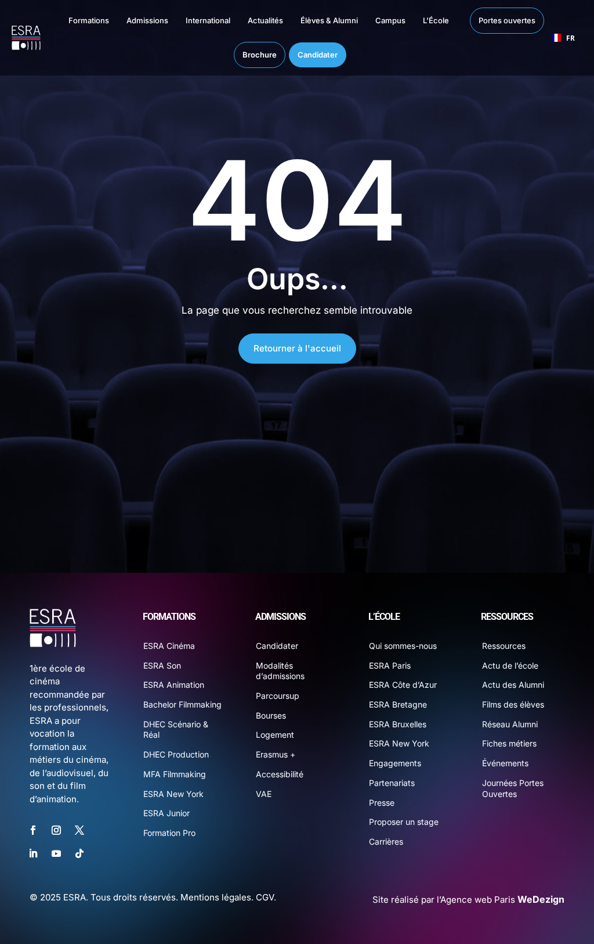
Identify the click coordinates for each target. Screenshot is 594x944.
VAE (263, 794)
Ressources (504, 646)
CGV (265, 897)
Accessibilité (279, 774)
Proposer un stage (404, 822)
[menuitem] (77, 20)
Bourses (271, 715)
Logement (275, 735)
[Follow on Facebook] (33, 830)
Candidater (277, 646)
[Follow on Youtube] (56, 853)
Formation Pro (169, 833)
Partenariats (392, 783)
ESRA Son (162, 665)
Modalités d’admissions (280, 671)
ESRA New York (173, 794)
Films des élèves (513, 704)
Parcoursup (277, 696)
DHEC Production (176, 754)
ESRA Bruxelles (397, 724)
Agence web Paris (502, 899)
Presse (381, 802)
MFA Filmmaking (174, 774)
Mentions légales (215, 897)
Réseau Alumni (510, 724)
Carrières (386, 841)
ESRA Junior (166, 813)
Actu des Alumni (513, 685)
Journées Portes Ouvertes (513, 788)
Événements (505, 763)
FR (570, 37)
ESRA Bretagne (398, 704)
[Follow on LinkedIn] (33, 853)
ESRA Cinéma (169, 646)
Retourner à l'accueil (297, 348)
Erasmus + (275, 754)
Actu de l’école (510, 665)
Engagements (395, 763)
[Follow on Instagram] (56, 830)
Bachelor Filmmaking (182, 704)
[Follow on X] (79, 830)
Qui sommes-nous (403, 646)
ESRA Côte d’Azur (403, 685)
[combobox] (563, 38)
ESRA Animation (173, 685)
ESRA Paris (390, 665)
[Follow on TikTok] (79, 853)
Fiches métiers (509, 743)
